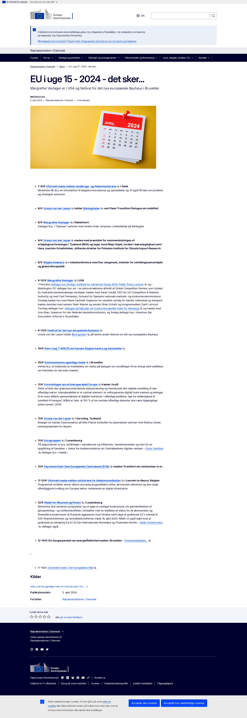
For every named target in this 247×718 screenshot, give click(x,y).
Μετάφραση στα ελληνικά (52, 41)
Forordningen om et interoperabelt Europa (70, 384)
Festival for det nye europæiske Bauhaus (73, 330)
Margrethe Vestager (56, 222)
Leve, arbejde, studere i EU (176, 57)
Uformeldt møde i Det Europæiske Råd (70, 567)
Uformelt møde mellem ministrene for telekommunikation (84, 480)
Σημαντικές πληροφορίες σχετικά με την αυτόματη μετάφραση (102, 41)
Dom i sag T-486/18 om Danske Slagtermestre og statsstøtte (83, 348)
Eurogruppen (52, 440)
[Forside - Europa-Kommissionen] (53, 14)
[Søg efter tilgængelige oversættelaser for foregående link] (118, 186)
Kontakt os (99, 677)
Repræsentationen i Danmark (79, 599)
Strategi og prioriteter (69, 57)
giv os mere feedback (71, 617)
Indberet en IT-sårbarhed (43, 683)
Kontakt (203, 57)
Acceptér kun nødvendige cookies (184, 703)
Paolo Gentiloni (154, 448)
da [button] (143, 15)
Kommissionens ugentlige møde (65, 362)
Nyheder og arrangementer (102, 57)
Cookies (95, 683)
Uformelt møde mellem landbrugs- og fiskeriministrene (81, 186)
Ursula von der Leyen (56, 208)
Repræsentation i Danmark (42, 66)
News (62, 66)
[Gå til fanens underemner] (53, 58)
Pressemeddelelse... (136, 540)
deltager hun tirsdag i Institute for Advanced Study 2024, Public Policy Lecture (97, 284)
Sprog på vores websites (73, 683)
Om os (46, 57)
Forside (34, 57)
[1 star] (31, 617)
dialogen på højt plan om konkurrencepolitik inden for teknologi (102, 308)
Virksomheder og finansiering (139, 57)
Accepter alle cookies (144, 703)
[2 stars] (33, 617)
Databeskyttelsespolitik (116, 683)
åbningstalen (91, 208)
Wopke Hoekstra (53, 262)
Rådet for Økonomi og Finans (62, 502)
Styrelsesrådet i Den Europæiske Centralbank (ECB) (76, 466)
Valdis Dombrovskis (151, 522)
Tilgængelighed (165, 683)
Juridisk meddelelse (142, 683)
